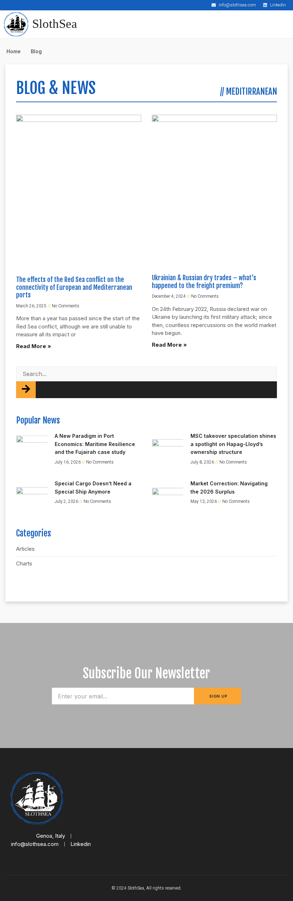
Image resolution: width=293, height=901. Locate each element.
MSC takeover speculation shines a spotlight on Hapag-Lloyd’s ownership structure (233, 444)
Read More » (33, 346)
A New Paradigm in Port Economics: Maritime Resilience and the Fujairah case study (95, 444)
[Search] (26, 389)
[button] (282, 19)
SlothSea (54, 24)
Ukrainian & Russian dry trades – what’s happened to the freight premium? (204, 281)
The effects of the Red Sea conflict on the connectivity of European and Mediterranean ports (74, 287)
